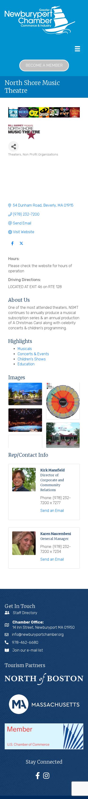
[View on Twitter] (21, 246)
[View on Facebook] (12, 246)
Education (26, 364)
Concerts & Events (33, 354)
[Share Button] (13, 146)
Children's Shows (32, 359)
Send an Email (52, 510)
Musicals (25, 349)
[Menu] (77, 49)
